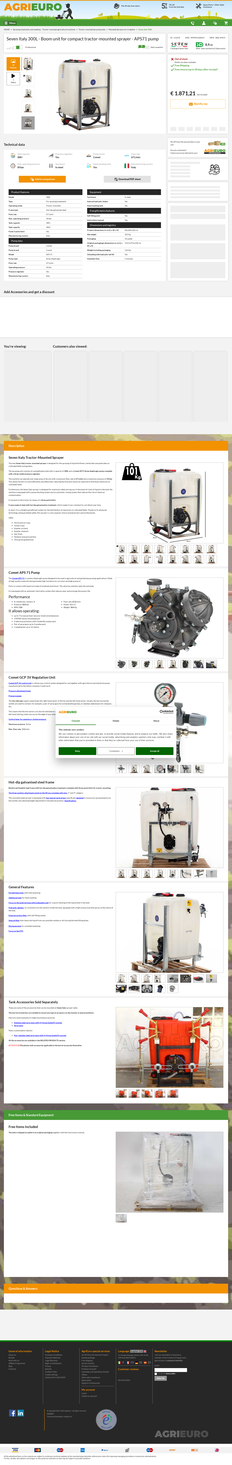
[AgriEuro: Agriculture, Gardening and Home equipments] (40, 7)
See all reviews (124, 1380)
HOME (7, 29)
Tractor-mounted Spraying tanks (92, 29)
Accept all (154, 751)
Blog (10, 1366)
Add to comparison (45, 179)
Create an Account (89, 1396)
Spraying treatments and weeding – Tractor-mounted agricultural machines (44, 29)
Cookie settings (51, 1375)
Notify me (201, 104)
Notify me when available (185, 62)
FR (131, 1362)
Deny (77, 751)
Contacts (12, 1369)
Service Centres (87, 1363)
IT (122, 1362)
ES (149, 1362)
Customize (114, 751)
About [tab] (156, 721)
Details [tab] (116, 721)
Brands (11, 1358)
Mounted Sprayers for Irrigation (122, 29)
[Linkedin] (21, 1420)
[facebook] (12, 1420)
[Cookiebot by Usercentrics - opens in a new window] (161, 712)
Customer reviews (128, 1369)
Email (157, 1365)
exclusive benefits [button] (174, 1361)
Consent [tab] (76, 721)
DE (140, 1362)
